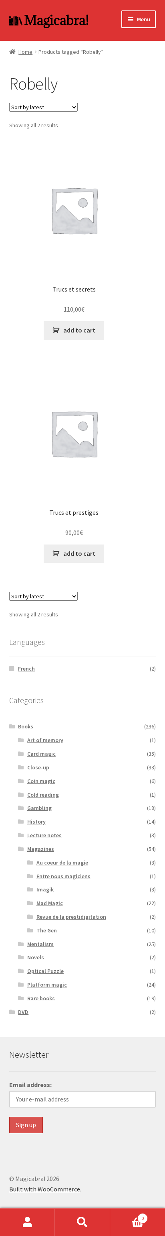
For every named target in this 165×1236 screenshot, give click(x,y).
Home (25, 51)
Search (82, 1222)
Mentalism (40, 944)
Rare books (41, 998)
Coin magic (41, 781)
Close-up (38, 767)
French (26, 668)
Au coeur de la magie (62, 862)
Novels (35, 957)
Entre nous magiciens (63, 876)
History (36, 821)
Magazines (40, 849)
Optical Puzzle (45, 971)
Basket (127, 1215)
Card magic (41, 753)
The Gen (46, 930)
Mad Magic (49, 903)
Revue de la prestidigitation (71, 916)
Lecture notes (44, 835)
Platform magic (47, 984)
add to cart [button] (79, 330)
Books (25, 726)
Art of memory (45, 740)
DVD (23, 1012)
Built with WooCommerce (44, 1189)
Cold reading (43, 794)
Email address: (30, 1085)
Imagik (45, 889)
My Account (27, 1222)
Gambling (39, 808)
